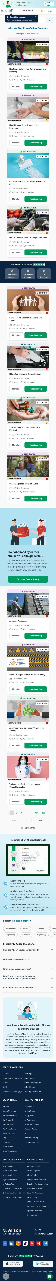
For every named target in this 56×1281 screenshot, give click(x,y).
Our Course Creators (10, 1129)
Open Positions (8, 1124)
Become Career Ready (28, 579)
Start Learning (35, 86)
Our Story (6, 1107)
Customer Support (45, 1234)
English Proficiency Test (13, 1197)
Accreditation (29, 1107)
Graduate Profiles (31, 1129)
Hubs (26, 1133)
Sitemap (50, 1272)
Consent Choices (30, 1272)
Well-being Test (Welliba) (14, 1188)
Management (29, 1078)
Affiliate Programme (34, 1171)
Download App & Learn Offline (37, 1184)
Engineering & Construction (12, 1078)
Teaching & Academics (32, 1092)
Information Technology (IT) (12, 1092)
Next (41, 820)
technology (40, 928)
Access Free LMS (33, 1166)
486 (43, 813)
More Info (16, 86)
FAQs (40, 1230)
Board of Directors (9, 1111)
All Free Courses (30, 1120)
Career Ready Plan (9, 1175)
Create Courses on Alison (36, 1180)
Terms (21, 1272)
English (5, 1083)
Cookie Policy (42, 1272)
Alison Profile (32, 1175)
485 (36, 813)
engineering (10, 935)
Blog (4, 1138)
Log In (50, 11)
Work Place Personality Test (15, 1193)
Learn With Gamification (35, 1193)
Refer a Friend (32, 1197)
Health (5, 1087)
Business (6, 1074)
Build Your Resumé (9, 1166)
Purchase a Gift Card (32, 1142)
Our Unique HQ (8, 1120)
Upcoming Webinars (34, 1211)
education (26, 935)
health (25, 928)
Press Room (7, 1142)
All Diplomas (29, 1116)
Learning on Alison (9, 1133)
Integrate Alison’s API (34, 1188)
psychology (41, 935)
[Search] (5, 9)
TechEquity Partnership (35, 1202)
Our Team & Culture (10, 1116)
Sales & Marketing (30, 1087)
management (11, 928)
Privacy (16, 1272)
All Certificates (30, 1111)
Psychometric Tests (10, 1180)
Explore (2, 11)
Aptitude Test (9, 1184)
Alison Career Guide (10, 1171)
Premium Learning (31, 1138)
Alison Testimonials (32, 1124)
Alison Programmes (10, 1151)
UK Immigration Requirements (38, 1206)
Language (28, 1074)
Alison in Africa (8, 1147)
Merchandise (32, 1215)
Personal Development (32, 1083)
